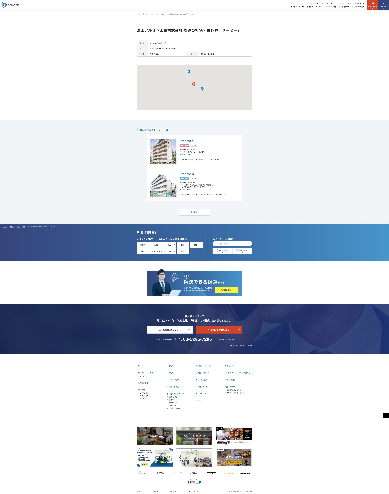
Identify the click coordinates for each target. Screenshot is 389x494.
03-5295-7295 (197, 339)
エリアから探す (145, 393)
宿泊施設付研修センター (176, 393)
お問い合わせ (372, 4)
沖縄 (182, 251)
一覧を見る (193, 212)
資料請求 (384, 4)
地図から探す (242, 250)
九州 (169, 251)
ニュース (199, 400)
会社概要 (359, 3)
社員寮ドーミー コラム (204, 365)
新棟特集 (315, 3)
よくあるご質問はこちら (241, 345)
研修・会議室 (173, 397)
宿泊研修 (172, 400)
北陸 (182, 245)
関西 (196, 245)
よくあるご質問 (345, 3)
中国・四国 (156, 251)
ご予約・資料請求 (174, 408)
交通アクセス (173, 405)
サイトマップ (142, 491)
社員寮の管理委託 (173, 386)
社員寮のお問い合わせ (234, 390)
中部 (143, 251)
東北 (156, 245)
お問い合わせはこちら (218, 329)
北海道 (142, 245)
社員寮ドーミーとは (297, 7)
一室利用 (170, 365)
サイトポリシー (156, 491)
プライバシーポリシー (172, 491)
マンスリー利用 (331, 7)
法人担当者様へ (344, 7)
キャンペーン (201, 393)
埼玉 (157, 14)
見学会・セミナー (328, 3)
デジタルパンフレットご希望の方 (237, 372)
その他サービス (174, 403)
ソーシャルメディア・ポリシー (192, 491)
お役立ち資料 (230, 379)
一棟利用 (170, 372)
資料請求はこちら (168, 329)
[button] (202, 89)
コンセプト (143, 376)
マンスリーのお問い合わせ (235, 393)
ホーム (138, 14)
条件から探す (222, 250)
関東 (152, 14)
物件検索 (310, 7)
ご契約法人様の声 (358, 7)
